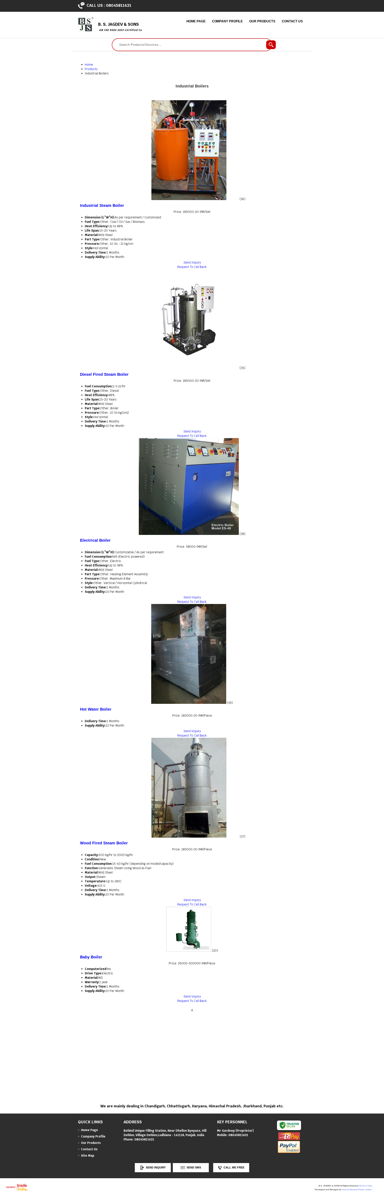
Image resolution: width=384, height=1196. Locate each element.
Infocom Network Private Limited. (357, 1189)
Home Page (196, 21)
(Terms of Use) (365, 1186)
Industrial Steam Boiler (102, 205)
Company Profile (227, 21)
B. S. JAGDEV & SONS (120, 27)
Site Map (87, 1155)
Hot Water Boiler (95, 709)
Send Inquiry (192, 262)
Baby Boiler (91, 957)
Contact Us (292, 21)
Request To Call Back (192, 267)
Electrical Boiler (95, 540)
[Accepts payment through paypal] (289, 1152)
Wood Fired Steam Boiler (104, 843)
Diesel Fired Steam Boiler (104, 374)
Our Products (262, 21)
